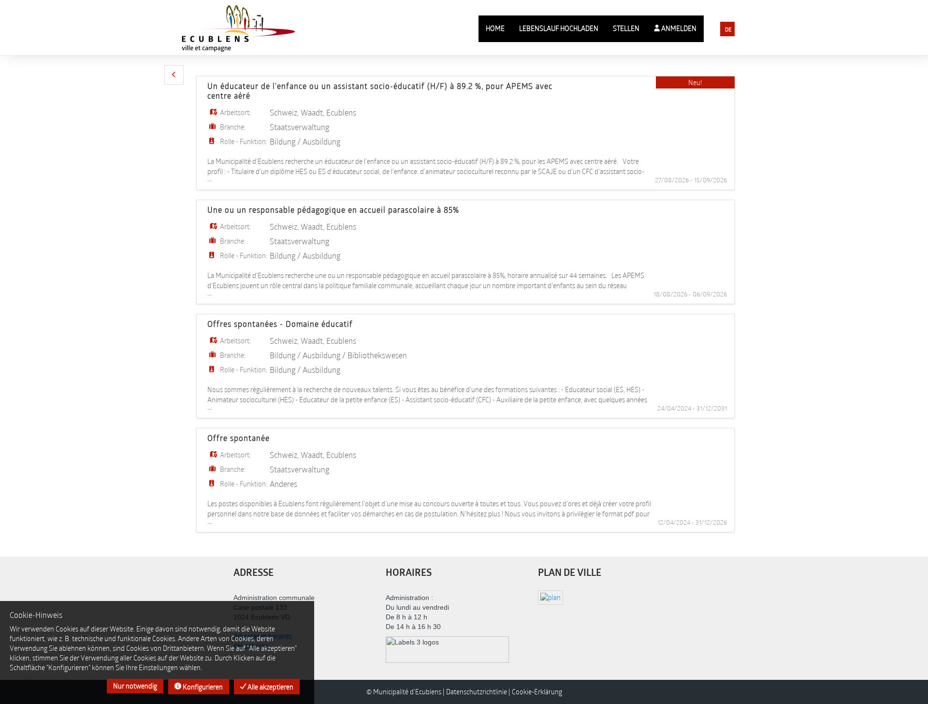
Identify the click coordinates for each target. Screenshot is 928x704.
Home (495, 28)
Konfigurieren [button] (202, 686)
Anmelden (678, 28)
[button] (174, 75)
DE (728, 29)
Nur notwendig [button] (135, 685)
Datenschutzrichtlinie (476, 691)
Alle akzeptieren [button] (269, 686)
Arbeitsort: (235, 112)
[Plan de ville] (550, 596)
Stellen (626, 28)
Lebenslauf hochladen (558, 28)
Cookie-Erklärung (537, 691)
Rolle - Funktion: (243, 141)
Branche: (233, 127)
